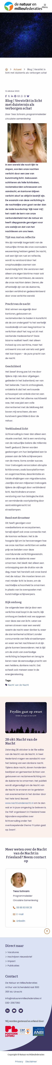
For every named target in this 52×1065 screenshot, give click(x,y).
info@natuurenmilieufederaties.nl (23, 998)
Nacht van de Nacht (18, 685)
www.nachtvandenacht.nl (19, 803)
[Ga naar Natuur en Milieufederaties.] (6, 69)
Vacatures (13, 952)
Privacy (19, 1062)
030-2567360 (12, 1002)
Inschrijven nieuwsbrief (19, 957)
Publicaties (13, 966)
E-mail (19, 914)
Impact (11, 961)
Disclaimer (31, 1062)
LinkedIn (20, 920)
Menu (45, 7)
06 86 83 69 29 (24, 907)
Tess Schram (21, 891)
